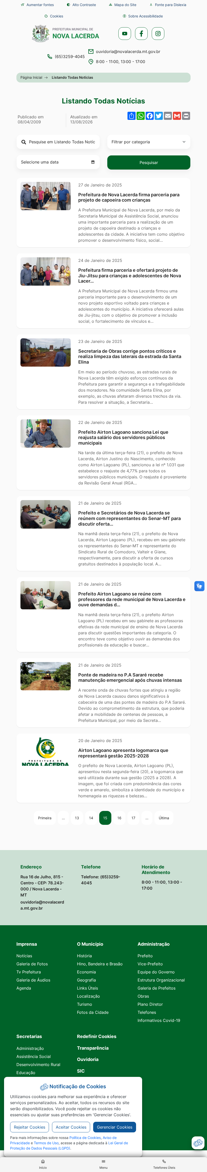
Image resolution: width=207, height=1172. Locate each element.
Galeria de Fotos (32, 963)
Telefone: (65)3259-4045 (100, 879)
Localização (88, 996)
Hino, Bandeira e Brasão (100, 963)
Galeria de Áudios (33, 980)
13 (77, 818)
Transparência (93, 1048)
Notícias (24, 955)
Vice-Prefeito (150, 963)
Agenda (23, 988)
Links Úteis (87, 988)
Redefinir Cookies (96, 1036)
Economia (86, 971)
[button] (53, 16)
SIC (81, 1071)
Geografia (86, 980)
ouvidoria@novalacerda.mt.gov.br (128, 51)
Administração (30, 1048)
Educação (25, 1072)
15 (105, 818)
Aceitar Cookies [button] (71, 1127)
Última (164, 818)
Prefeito (145, 955)
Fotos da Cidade (93, 1012)
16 (119, 818)
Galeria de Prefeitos (156, 988)
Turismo (84, 1004)
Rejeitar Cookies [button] (29, 1127)
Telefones (147, 1012)
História (84, 955)
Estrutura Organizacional (161, 980)
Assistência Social (33, 1056)
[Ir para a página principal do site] (66, 33)
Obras (143, 996)
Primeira (44, 818)
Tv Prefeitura (28, 971)
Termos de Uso (46, 1143)
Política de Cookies (85, 1137)
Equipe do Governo (156, 971)
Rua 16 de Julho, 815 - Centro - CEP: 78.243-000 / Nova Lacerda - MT (42, 885)
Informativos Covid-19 (159, 1020)
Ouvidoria (87, 1059)
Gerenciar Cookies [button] (114, 1127)
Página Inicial (31, 77)
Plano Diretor (150, 1004)
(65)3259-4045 (70, 56)
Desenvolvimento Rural (38, 1064)
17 (133, 818)
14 (91, 818)
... (63, 818)
